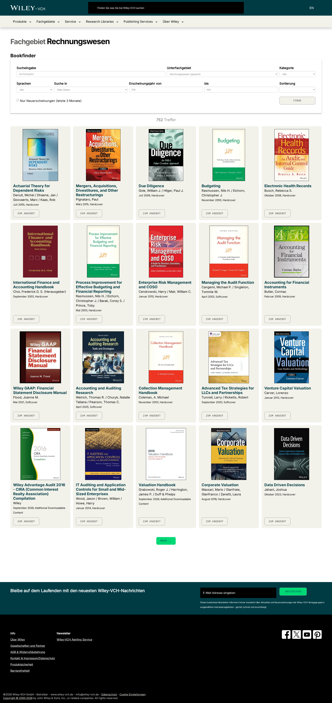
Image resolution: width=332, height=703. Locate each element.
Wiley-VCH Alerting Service (74, 639)
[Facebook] (286, 637)
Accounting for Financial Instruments (286, 284)
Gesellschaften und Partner (27, 645)
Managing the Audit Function (228, 282)
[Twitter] (296, 637)
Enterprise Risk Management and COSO (165, 284)
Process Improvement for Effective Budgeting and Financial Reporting (99, 287)
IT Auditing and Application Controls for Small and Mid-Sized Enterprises (101, 489)
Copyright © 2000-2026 (18, 698)
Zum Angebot (26, 213)
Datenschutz (109, 694)
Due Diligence (151, 186)
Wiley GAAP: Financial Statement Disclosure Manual (40, 390)
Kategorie (286, 68)
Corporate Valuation (220, 485)
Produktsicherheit (21, 664)
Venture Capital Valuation (287, 388)
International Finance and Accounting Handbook (36, 284)
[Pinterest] (317, 637)
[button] (22, 21)
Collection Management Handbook (160, 390)
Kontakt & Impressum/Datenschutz (32, 658)
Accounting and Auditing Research (98, 390)
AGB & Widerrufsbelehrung (27, 652)
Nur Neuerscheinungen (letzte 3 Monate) (51, 101)
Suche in (60, 83)
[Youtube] (307, 637)
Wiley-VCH (30, 7)
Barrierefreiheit (20, 670)
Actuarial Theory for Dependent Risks (31, 188)
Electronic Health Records (287, 186)
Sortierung (287, 83)
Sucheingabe (26, 68)
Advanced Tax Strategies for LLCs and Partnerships (228, 390)
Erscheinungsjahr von (145, 83)
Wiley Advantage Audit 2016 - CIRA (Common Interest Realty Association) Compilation (39, 492)
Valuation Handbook (157, 485)
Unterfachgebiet (179, 68)
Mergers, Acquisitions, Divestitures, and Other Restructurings (97, 190)
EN (312, 8)
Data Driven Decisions (284, 485)
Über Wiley (17, 639)
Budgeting (211, 186)
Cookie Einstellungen (132, 694)
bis (206, 83)
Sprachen (24, 83)
